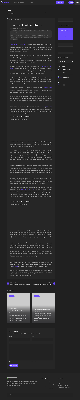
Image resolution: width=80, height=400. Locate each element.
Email (33, 336)
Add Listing (51, 388)
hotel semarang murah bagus (23, 35)
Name (10, 336)
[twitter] (64, 395)
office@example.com (66, 387)
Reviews (44, 381)
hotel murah (25, 32)
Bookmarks (44, 384)
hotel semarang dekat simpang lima (39, 33)
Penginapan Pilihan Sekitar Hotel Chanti (42, 283)
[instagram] (70, 395)
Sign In (71, 2)
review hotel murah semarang (21, 37)
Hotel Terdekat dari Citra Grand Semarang (20, 283)
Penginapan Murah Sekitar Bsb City (20, 116)
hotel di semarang (24, 30)
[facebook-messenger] (68, 395)
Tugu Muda (15, 266)
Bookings (44, 386)
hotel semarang (28, 33)
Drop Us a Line (66, 36)
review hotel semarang (31, 37)
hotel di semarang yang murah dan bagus (36, 30)
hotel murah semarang (20, 33)
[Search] (71, 45)
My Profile (51, 381)
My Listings (51, 384)
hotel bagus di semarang (15, 30)
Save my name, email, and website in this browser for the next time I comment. (26, 361)
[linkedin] (66, 395)
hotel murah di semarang (33, 32)
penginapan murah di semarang (36, 35)
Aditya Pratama (15, 28)
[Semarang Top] (5, 2)
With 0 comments (13, 39)
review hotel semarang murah (42, 37)
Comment (11, 343)
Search (60, 2)
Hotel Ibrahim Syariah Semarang (28, 189)
